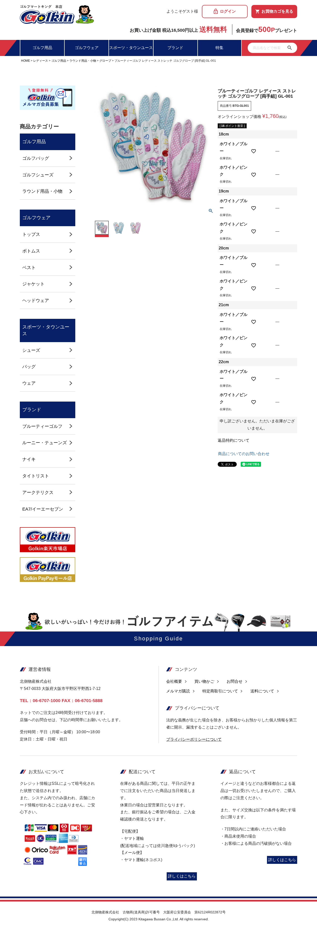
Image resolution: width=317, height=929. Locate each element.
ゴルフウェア (87, 48)
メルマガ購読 (178, 691)
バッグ (29, 366)
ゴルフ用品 (42, 48)
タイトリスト (35, 475)
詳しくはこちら (182, 876)
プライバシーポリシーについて (194, 739)
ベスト (29, 267)
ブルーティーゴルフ (42, 426)
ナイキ (29, 459)
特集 (219, 48)
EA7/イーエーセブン (42, 509)
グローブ (105, 60)
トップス (31, 234)
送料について (262, 691)
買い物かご (204, 681)
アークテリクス (37, 492)
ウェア (29, 383)
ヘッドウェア (35, 300)
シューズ (31, 350)
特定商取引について (220, 691)
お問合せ (234, 681)
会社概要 (174, 681)
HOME (25, 60)
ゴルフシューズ (37, 174)
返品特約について (233, 440)
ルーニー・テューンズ (44, 442)
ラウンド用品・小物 (82, 60)
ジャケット (33, 283)
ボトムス (31, 250)
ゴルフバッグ (35, 158)
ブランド (175, 48)
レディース (40, 60)
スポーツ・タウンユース (131, 48)
